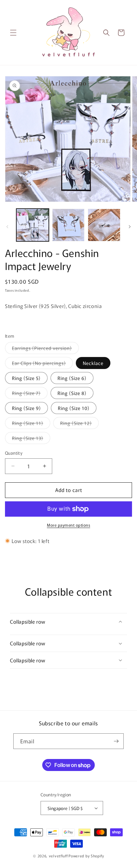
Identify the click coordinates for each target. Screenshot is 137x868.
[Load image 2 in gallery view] (68, 225)
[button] (13, 32)
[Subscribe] (116, 741)
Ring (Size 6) (72, 378)
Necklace (93, 363)
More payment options (68, 525)
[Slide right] (129, 226)
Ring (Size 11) (31, 424)
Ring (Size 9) (26, 408)
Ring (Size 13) (31, 439)
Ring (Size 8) (72, 393)
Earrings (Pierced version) (45, 349)
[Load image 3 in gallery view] (104, 225)
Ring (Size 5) (26, 378)
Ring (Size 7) (30, 394)
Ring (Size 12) (79, 424)
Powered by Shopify (86, 855)
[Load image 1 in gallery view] (32, 225)
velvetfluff (58, 855)
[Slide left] (7, 226)
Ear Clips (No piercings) (42, 364)
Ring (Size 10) (73, 408)
